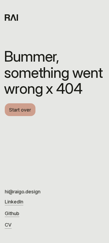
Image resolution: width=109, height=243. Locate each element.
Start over (20, 110)
